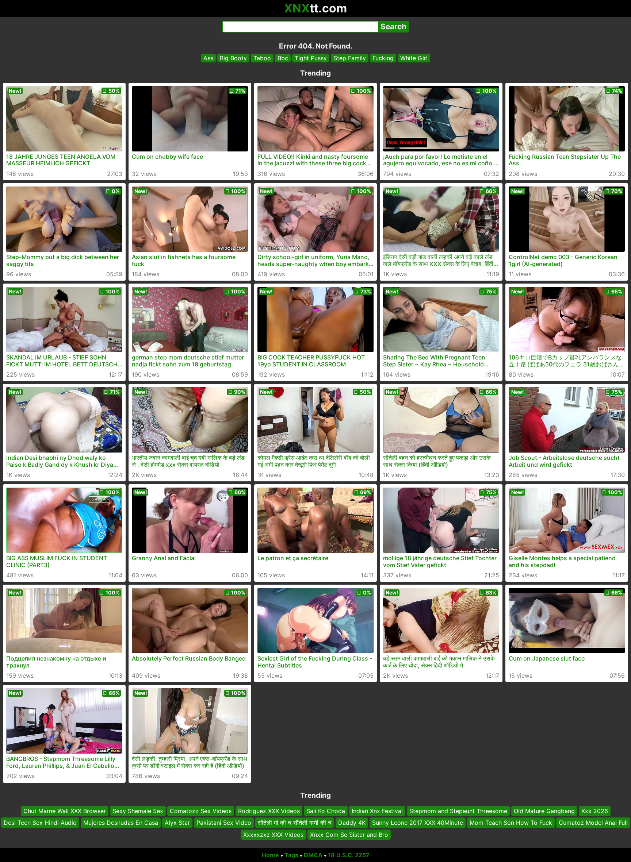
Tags (291, 855)
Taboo (262, 58)
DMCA (313, 855)
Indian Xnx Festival (377, 811)
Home (270, 855)
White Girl (414, 58)
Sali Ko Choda (325, 811)
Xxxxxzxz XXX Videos (273, 834)
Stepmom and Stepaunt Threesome (458, 811)
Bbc (283, 58)
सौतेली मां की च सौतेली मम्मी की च (295, 823)
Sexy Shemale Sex (137, 811)
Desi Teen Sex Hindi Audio (40, 823)
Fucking (383, 58)
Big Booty (233, 58)
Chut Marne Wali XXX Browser (64, 811)
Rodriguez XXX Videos (269, 811)
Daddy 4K (352, 823)
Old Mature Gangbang (544, 811)
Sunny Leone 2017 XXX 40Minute (417, 823)
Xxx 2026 (594, 811)
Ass (208, 58)
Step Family (349, 58)
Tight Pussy (311, 58)
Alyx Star (177, 823)
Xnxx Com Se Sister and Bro (349, 834)
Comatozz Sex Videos (201, 811)
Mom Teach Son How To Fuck (511, 823)
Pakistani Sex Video (223, 823)
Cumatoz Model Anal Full (593, 823)
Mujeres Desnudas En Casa (120, 823)
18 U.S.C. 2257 (349, 855)
